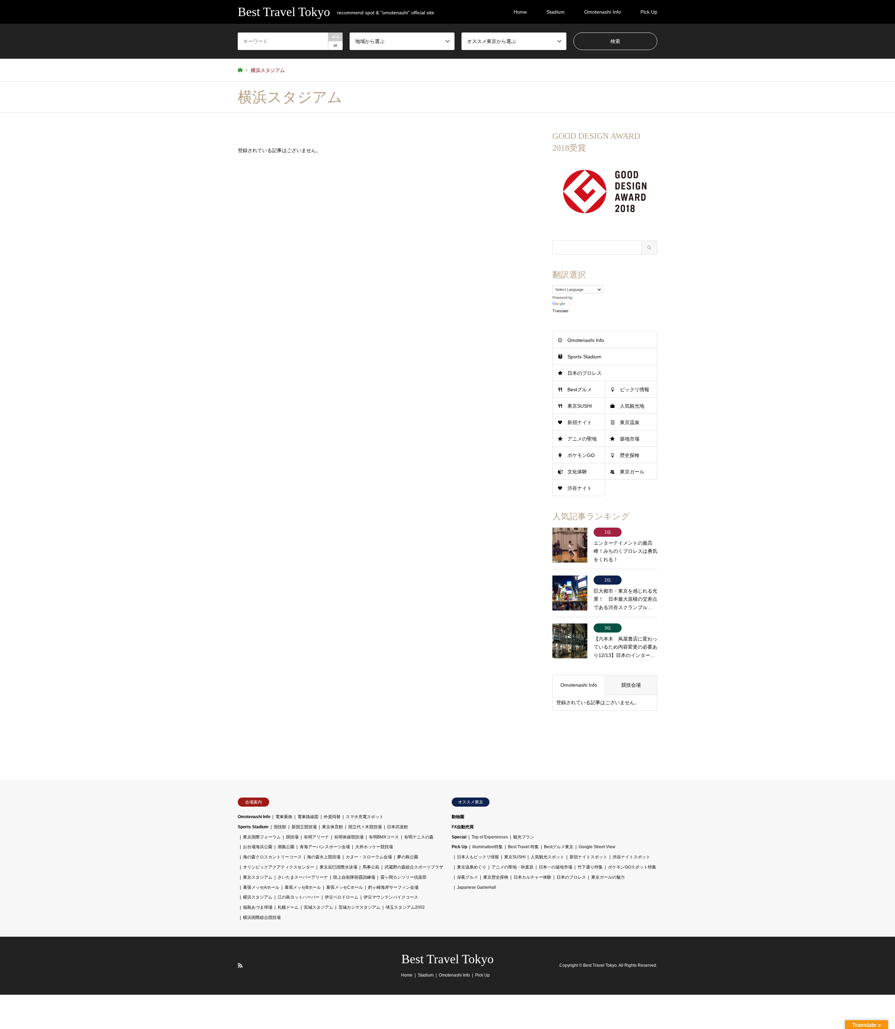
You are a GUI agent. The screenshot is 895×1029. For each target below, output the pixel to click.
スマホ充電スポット (365, 816)
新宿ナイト (579, 422)
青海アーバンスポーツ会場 (325, 846)
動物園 (458, 816)
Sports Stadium (584, 356)
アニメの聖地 (582, 439)
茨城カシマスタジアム (359, 907)
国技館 (280, 826)
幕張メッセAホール (261, 887)
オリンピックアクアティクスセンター (278, 867)
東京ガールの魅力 (608, 877)
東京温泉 (629, 422)
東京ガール (632, 471)
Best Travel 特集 (523, 846)
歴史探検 (629, 455)
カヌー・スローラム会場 (369, 857)
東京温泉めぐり (471, 867)
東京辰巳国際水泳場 (338, 867)
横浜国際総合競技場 (262, 917)
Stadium (555, 12)
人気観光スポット (547, 857)
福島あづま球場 (257, 907)
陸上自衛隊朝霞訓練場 (354, 877)
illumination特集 (487, 846)
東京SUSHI (579, 406)
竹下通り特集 (590, 867)
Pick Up (648, 12)
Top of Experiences (490, 837)
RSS (240, 965)
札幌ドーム (288, 907)
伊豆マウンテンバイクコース (391, 897)
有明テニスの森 (419, 837)
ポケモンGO (581, 455)
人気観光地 (632, 406)
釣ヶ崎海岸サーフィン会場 (393, 887)
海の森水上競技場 (324, 857)
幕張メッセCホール (344, 887)
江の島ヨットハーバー (299, 897)
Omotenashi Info (602, 12)
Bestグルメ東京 (558, 846)
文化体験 (577, 471)
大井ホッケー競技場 (374, 846)
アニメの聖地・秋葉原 (513, 867)
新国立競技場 (304, 826)
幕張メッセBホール (303, 887)
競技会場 (631, 685)
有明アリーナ (316, 837)
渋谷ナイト (579, 488)
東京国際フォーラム (262, 837)
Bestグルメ (579, 389)
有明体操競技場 (349, 837)
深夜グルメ (467, 877)
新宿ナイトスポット (588, 857)
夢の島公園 (407, 857)
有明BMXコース (384, 837)
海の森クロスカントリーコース (272, 857)
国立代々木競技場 (365, 826)
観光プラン (523, 837)
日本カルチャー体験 (532, 877)
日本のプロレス (584, 373)
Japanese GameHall (476, 887)
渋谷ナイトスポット (631, 857)
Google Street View (597, 846)
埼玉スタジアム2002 (405, 907)
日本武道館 (397, 826)
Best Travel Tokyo (447, 959)
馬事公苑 (371, 867)
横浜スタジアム (257, 897)
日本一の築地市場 (555, 867)
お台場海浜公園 (257, 846)
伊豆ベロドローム (341, 897)
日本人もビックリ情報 (478, 857)
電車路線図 (308, 816)
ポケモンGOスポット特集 (632, 867)
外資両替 (332, 816)
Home (520, 12)
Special (459, 837)
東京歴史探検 (495, 877)
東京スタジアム (257, 877)
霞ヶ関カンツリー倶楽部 (403, 877)
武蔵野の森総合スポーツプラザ (414, 867)
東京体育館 (332, 826)
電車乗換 (283, 816)
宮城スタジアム (318, 907)
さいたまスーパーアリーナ (303, 877)
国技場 (292, 837)
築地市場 (629, 439)
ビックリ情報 (634, 389)
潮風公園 (286, 846)
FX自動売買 (463, 826)
